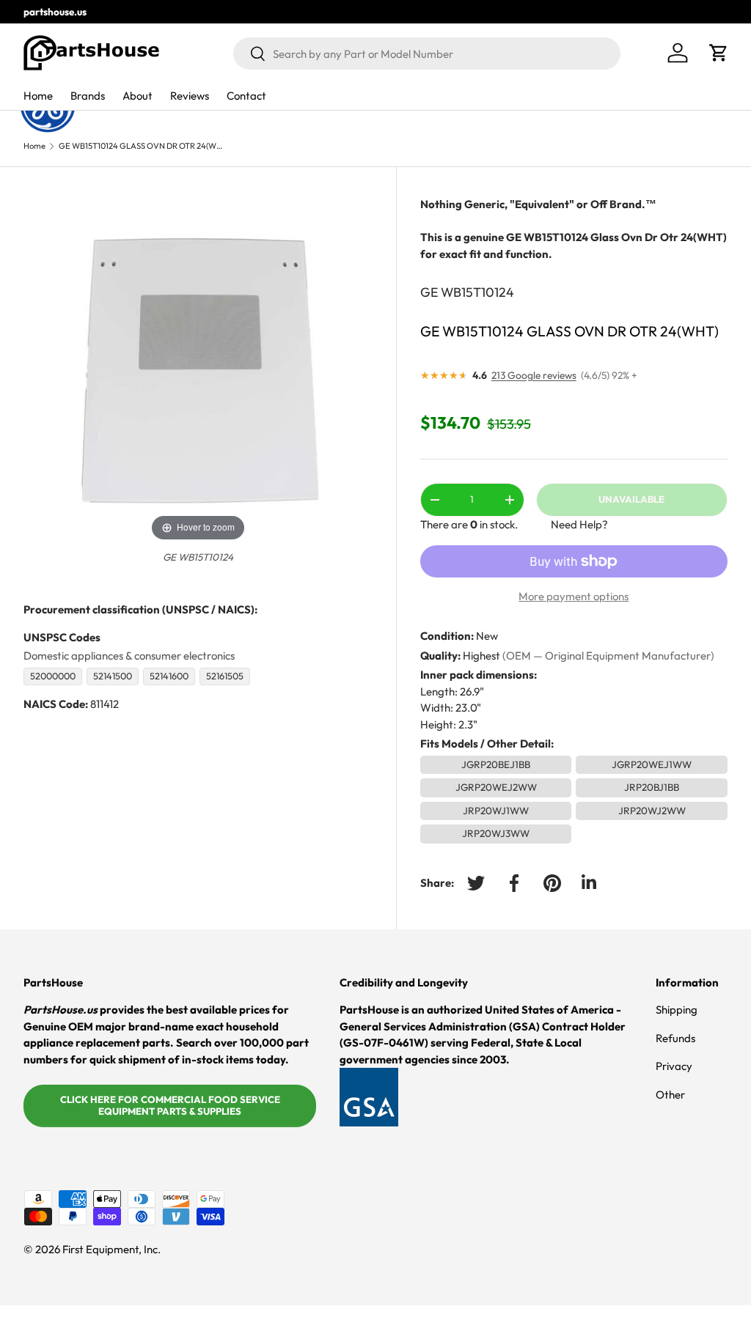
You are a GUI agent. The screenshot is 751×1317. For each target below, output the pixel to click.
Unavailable (631, 499)
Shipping (676, 1010)
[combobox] (426, 53)
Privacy (674, 1066)
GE (429, 292)
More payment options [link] (574, 596)
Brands (87, 96)
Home (38, 96)
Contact (246, 96)
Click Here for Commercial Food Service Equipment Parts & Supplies (170, 1105)
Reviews (189, 96)
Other (670, 1095)
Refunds (675, 1038)
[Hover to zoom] (198, 370)
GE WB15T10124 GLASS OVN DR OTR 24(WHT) (141, 146)
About (137, 96)
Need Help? (579, 524)
